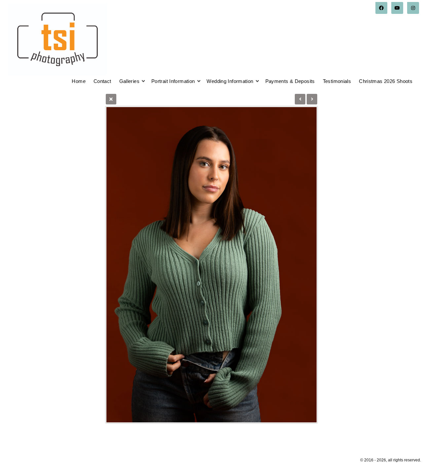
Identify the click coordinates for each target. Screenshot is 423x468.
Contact (102, 81)
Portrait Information (173, 81)
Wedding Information (230, 81)
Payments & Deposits (290, 81)
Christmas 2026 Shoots (385, 81)
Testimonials (337, 81)
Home (79, 81)
